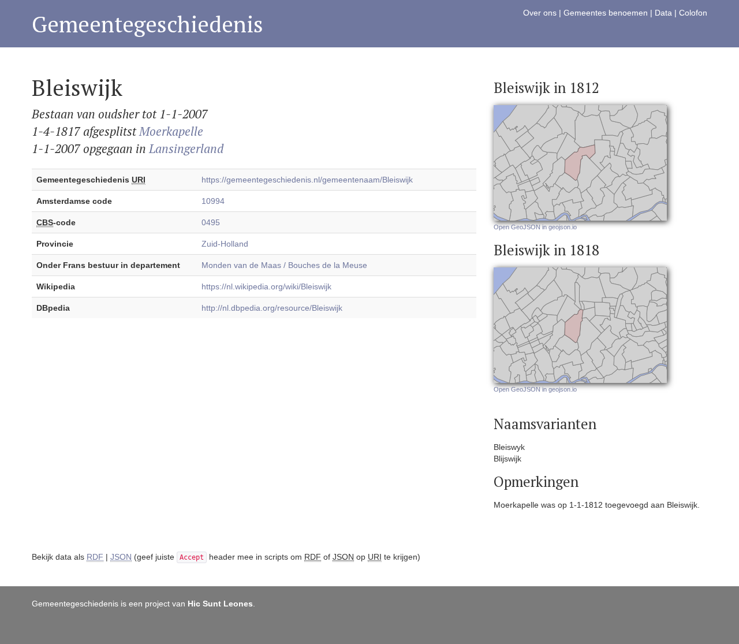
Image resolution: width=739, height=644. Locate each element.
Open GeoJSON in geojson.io (535, 227)
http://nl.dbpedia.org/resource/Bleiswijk (271, 307)
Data (663, 12)
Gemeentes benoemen (605, 12)
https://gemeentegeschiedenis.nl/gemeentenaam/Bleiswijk (307, 179)
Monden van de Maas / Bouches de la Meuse (284, 265)
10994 (213, 201)
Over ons (540, 12)
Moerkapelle (171, 131)
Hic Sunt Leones (220, 603)
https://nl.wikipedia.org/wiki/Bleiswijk (266, 286)
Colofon (693, 12)
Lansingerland (186, 148)
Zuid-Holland (224, 243)
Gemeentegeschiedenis (147, 24)
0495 (210, 222)
